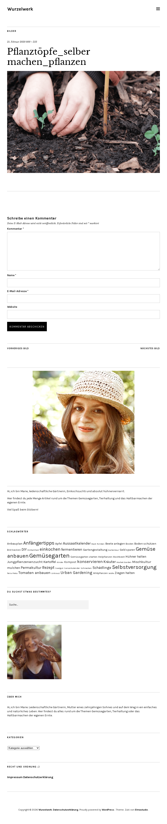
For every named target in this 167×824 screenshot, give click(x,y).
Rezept (48, 567)
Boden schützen (145, 543)
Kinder (60, 562)
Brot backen (14, 549)
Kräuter (109, 562)
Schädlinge (101, 568)
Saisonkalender (72, 568)
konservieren (90, 561)
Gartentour (113, 550)
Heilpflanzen (105, 556)
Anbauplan (14, 543)
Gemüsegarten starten (83, 556)
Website (12, 306)
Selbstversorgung (134, 567)
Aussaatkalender (77, 543)
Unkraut (55, 573)
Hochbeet (119, 556)
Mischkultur (141, 562)
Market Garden (123, 562)
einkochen (50, 549)
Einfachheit (33, 550)
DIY (24, 549)
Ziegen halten (125, 573)
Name (11, 275)
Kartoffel (49, 562)
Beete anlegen (115, 543)
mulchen (13, 568)
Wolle (111, 573)
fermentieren (71, 549)
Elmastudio (141, 809)
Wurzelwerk (45, 809)
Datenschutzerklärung (38, 777)
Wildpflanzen (100, 573)
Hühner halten (135, 556)
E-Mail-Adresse (17, 291)
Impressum (15, 777)
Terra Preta (12, 573)
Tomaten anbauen (34, 572)
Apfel (58, 543)
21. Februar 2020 (16, 41)
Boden (129, 543)
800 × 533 (31, 41)
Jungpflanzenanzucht (25, 562)
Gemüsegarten (49, 555)
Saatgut (59, 568)
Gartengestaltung (95, 550)
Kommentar (15, 228)
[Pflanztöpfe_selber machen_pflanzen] (83, 172)
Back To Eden (97, 544)
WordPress (108, 809)
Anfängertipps (38, 543)
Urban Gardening (76, 572)
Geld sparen (127, 549)
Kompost (70, 562)
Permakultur (31, 568)
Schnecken (86, 568)
